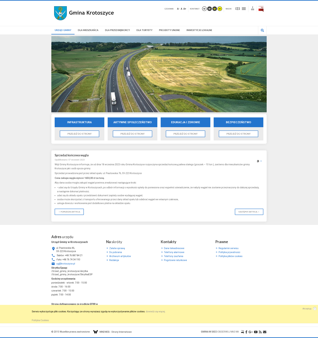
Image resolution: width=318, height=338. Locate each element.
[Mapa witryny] (252, 9)
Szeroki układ (244, 8)
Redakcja (114, 260)
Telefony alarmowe (174, 252)
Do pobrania (115, 252)
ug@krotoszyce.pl (65, 263)
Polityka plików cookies (230, 256)
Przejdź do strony (79, 133)
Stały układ (237, 8)
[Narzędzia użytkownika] (259, 161)
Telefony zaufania (173, 256)
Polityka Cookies (40, 320)
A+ (184, 8)
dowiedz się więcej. (155, 311)
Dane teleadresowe (174, 248)
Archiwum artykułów (120, 256)
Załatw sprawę (117, 248)
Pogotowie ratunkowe (175, 260)
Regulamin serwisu (228, 248)
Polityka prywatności (229, 252)
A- (178, 8)
